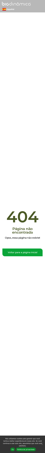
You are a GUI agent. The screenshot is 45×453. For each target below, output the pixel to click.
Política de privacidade (26, 449)
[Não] (42, 444)
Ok (13, 449)
